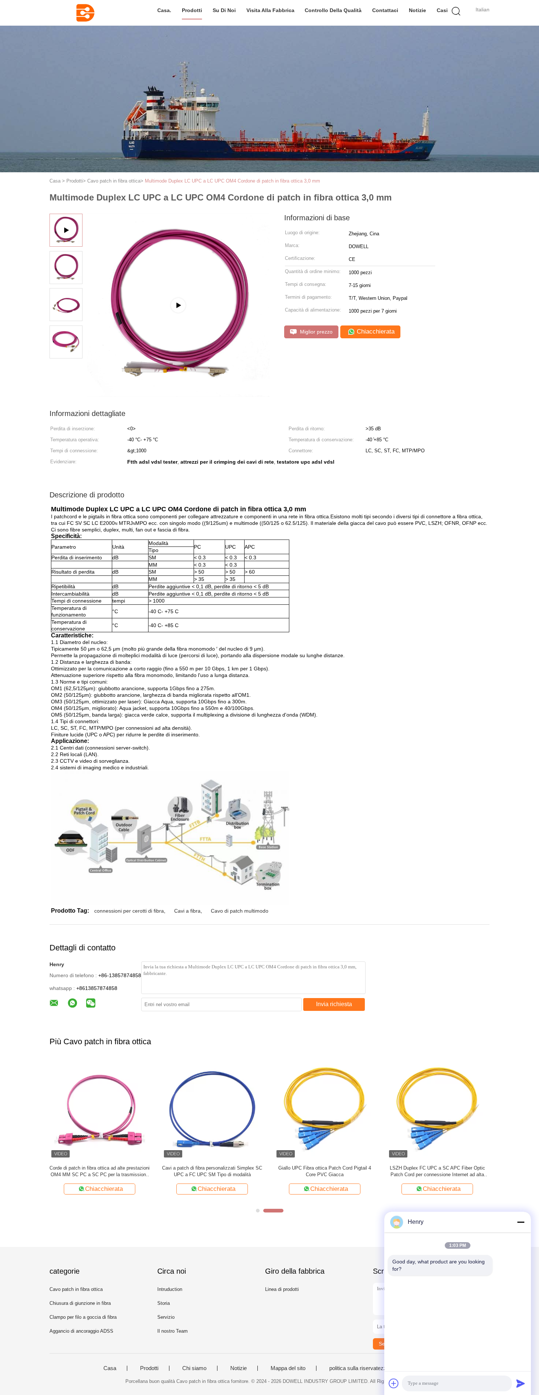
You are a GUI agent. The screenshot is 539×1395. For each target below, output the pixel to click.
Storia (163, 1303)
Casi (442, 10)
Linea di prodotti (282, 1289)
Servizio (166, 1317)
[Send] (521, 1383)
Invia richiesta (334, 1004)
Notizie (417, 10)
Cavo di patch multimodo (239, 911)
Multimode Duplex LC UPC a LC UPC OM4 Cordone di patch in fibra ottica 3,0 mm (232, 181)
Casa (109, 1368)
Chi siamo (194, 1368)
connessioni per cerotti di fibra (129, 911)
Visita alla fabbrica (270, 10)
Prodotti (192, 10)
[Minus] (520, 1222)
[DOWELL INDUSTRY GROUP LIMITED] (85, 13)
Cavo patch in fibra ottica (76, 1289)
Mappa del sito (288, 1368)
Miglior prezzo (315, 332)
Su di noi (224, 10)
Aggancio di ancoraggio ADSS (81, 1331)
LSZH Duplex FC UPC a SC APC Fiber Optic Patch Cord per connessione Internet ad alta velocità (437, 1171)
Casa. (164, 10)
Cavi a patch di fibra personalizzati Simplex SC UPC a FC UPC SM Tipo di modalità (212, 1171)
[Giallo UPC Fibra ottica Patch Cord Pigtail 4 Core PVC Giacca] (325, 1109)
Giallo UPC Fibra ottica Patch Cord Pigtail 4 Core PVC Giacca (324, 1171)
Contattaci (385, 10)
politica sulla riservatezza (359, 1368)
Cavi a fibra (187, 911)
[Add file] (394, 1383)
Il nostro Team (172, 1331)
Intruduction (169, 1289)
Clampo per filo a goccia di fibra (83, 1317)
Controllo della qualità (333, 10)
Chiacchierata (375, 331)
